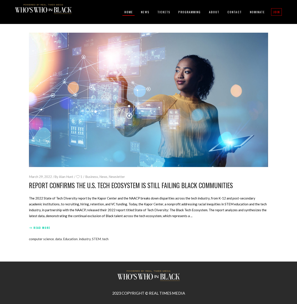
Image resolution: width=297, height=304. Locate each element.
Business (91, 177)
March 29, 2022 (40, 177)
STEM (96, 239)
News (103, 177)
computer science (41, 239)
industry (85, 239)
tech (105, 239)
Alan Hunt (66, 177)
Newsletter (117, 177)
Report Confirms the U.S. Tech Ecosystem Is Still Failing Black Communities (131, 185)
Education (70, 239)
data (58, 239)
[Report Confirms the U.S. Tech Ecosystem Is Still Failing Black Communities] (148, 100)
